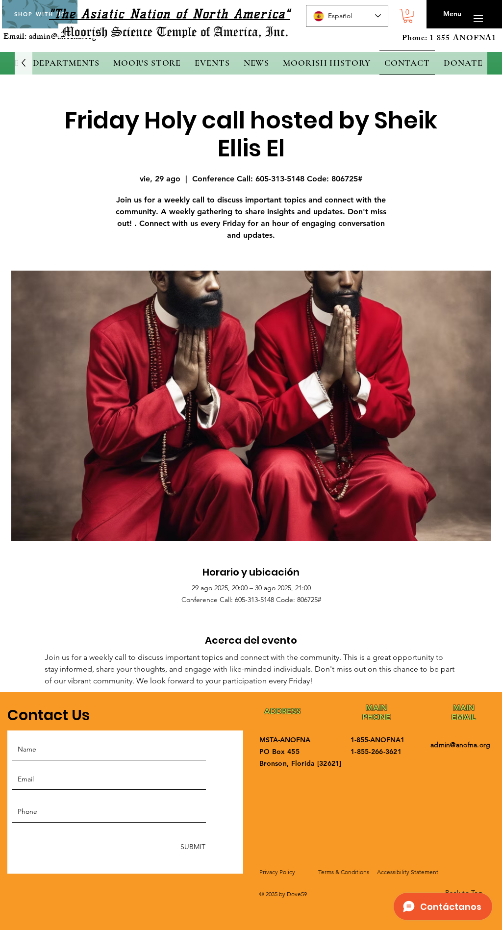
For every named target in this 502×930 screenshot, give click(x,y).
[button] (408, 16)
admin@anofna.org (460, 744)
